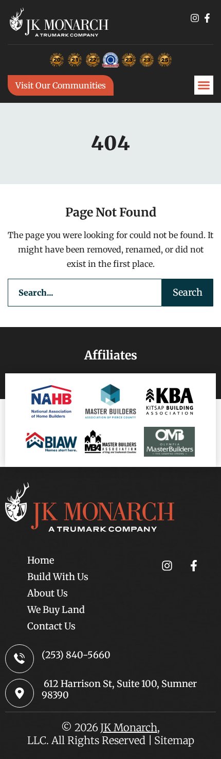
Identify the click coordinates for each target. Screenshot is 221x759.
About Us (47, 593)
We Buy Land (56, 610)
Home (40, 560)
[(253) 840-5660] (19, 658)
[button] (204, 85)
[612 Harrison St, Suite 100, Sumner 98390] (19, 693)
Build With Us (57, 577)
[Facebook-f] (207, 18)
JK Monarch (128, 727)
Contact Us (51, 626)
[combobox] (85, 293)
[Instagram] (195, 18)
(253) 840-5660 (76, 655)
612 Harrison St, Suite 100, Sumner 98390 (119, 689)
